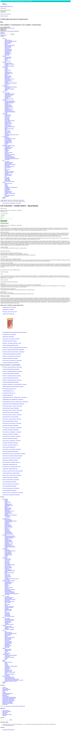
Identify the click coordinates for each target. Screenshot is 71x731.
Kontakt (4, 3)
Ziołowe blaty (7, 54)
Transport (4, 692)
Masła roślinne (7, 119)
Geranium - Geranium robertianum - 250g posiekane (11, 373)
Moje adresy (5, 713)
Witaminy (4, 197)
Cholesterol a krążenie (9, 147)
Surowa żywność (8, 524)
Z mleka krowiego (8, 531)
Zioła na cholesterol (8, 42)
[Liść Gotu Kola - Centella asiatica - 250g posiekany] (12, 360)
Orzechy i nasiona (8, 122)
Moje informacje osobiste (7, 714)
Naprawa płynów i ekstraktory (10, 164)
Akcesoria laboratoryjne (9, 162)
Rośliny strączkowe (8, 525)
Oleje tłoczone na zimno (9, 94)
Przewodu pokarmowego (9, 156)
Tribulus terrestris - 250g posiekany (8, 309)
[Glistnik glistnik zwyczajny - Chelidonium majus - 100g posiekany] (15, 397)
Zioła (3, 38)
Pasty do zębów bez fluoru (9, 166)
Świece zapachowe (8, 140)
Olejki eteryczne (8, 95)
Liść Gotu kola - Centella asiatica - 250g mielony (10, 442)
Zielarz (6, 44)
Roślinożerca (7, 523)
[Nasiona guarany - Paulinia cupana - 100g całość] (12, 457)
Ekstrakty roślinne (8, 57)
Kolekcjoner (7, 135)
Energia (6, 89)
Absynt (6, 170)
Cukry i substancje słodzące (10, 120)
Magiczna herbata (8, 76)
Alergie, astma (7, 87)
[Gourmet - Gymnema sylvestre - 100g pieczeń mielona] (13, 470)
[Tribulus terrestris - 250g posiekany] (9, 307)
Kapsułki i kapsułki (8, 626)
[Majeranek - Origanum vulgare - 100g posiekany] (12, 356)
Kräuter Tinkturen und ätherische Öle (9, 698)
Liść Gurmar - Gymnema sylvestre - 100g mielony (10, 477)
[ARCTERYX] (3, 35)
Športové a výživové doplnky (8, 703)
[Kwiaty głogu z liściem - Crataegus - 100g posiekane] (12, 405)
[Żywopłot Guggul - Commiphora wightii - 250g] (11, 466)
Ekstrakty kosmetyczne (9, 102)
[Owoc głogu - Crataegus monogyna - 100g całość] (12, 418)
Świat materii (7, 159)
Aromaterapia (5, 136)
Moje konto (2, 708)
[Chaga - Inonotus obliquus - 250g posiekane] (11, 483)
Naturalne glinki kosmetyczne (10, 101)
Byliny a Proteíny (6, 696)
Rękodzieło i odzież (8, 174)
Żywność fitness (8, 189)
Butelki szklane (7, 180)
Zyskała (6, 185)
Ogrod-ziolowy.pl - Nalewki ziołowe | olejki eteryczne (15, 706)
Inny (3, 160)
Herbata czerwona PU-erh (9, 78)
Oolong (6, 70)
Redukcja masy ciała (8, 183)
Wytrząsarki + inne (8, 192)
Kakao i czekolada (8, 125)
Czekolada (7, 522)
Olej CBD (6, 97)
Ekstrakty (6, 59)
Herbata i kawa (5, 499)
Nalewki (4, 56)
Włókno (6, 127)
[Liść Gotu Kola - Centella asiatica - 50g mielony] (11, 436)
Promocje (4, 687)
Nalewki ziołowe (8, 58)
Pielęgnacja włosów (8, 105)
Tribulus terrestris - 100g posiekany (8, 336)
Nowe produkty (5, 688)
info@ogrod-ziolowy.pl (9, 725)
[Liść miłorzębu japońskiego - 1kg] (9, 392)
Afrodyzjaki (7, 55)
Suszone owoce (7, 114)
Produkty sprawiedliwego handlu (10, 520)
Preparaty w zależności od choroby (9, 145)
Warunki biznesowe (6, 694)
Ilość (1, 218)
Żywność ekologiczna (6, 518)
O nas (4, 691)
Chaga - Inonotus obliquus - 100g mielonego (9, 490)
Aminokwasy (7, 188)
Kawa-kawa (7, 116)
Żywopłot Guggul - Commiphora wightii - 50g (10, 464)
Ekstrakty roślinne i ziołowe (10, 45)
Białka (6, 184)
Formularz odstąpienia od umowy (8, 729)
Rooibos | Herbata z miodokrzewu (11, 82)
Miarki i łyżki (7, 165)
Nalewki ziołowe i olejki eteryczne (9, 700)
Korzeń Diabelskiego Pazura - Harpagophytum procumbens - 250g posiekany (15, 332)
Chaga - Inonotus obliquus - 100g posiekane (9, 481)
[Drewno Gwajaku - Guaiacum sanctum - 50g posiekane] (13, 492)
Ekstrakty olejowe (8, 96)
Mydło (6, 112)
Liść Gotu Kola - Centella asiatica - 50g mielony (10, 438)
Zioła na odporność (8, 50)
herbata (6, 74)
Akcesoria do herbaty (8, 80)
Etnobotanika (7, 52)
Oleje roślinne (7, 92)
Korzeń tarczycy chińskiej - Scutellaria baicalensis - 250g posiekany (13, 349)
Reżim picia (7, 190)
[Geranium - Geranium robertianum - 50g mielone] (12, 375)
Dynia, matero (7, 179)
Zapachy (6, 143)
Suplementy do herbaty (9, 72)
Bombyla (6, 81)
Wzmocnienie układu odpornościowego (12, 158)
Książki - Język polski (6, 676)
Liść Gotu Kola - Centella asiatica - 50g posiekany (10, 425)
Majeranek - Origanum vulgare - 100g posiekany (10, 358)
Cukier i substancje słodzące (10, 126)
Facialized (6, 173)
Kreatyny (6, 186)
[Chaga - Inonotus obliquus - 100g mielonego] (11, 488)
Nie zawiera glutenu (8, 519)
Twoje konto (2, 33)
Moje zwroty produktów (7, 711)
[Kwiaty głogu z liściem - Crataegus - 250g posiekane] (12, 410)
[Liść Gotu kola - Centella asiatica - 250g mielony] (12, 440)
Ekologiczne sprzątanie (9, 108)
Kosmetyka (5, 99)
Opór (6, 652)
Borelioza (6, 149)
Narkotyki (6, 628)
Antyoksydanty (7, 130)
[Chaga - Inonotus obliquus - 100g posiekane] (11, 479)
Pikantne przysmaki (8, 532)
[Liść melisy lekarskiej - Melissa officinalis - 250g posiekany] (13, 351)
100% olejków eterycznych (9, 93)
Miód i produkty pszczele (9, 128)
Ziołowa (6, 500)
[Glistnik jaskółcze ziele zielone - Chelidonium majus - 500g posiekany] (15, 401)
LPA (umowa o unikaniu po (10, 157)
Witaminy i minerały (8, 123)
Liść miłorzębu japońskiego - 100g (8, 390)
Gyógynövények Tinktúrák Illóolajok (9, 697)
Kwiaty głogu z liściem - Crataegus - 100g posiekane (11, 408)
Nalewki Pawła (7, 653)
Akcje (4, 198)
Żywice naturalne (8, 139)
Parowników (7, 161)
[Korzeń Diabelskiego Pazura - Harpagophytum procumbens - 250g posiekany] (10, 330)
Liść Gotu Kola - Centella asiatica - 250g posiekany (11, 362)
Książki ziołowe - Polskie (9, 677)
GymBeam (7, 196)
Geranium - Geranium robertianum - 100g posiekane (11, 369)
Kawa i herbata (7, 79)
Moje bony (4, 715)
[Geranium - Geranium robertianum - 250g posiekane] (12, 371)
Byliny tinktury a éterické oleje (8, 701)
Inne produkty (7, 169)
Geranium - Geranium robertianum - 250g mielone (11, 382)
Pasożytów (7, 153)
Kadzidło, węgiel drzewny (9, 171)
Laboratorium (7, 178)
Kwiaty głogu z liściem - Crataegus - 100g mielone (10, 416)
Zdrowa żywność (8, 115)
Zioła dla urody (7, 43)
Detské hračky (5, 704)
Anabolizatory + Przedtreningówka (11, 187)
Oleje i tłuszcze (7, 528)
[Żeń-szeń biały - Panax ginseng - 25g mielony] (11, 338)
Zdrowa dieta (5, 113)
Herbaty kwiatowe (8, 75)
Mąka (6, 129)
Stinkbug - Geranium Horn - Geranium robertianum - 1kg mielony (13, 386)
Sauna (6, 144)
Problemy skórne (8, 148)
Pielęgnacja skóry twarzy (9, 110)
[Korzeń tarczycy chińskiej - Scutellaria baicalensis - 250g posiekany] (15, 347)
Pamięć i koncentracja (9, 152)
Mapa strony (5, 4)
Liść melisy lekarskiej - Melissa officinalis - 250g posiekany (12, 353)
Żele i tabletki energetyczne (9, 195)
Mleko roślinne (7, 530)
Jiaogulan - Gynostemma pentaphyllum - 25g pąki (10, 345)
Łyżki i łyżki (7, 177)
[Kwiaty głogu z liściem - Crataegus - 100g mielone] (12, 414)
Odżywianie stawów (8, 191)
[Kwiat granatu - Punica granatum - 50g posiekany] (12, 449)
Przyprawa (7, 133)
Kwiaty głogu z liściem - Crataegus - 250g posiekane (11, 412)
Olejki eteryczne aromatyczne (10, 138)
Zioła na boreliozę (8, 47)
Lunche (4, 660)
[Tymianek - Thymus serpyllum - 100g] (10, 311)
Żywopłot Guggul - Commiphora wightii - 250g (10, 468)
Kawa (6, 84)
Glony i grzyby (7, 131)
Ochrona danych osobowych (8, 693)
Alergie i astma (7, 146)
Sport (6, 90)
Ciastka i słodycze (8, 521)
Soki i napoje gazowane (9, 533)
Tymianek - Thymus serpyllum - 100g (8, 313)
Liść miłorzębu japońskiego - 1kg (8, 395)
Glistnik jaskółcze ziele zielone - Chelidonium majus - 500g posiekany (13, 403)
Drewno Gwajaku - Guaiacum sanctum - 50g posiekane (11, 494)
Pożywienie (7, 118)
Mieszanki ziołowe (8, 53)
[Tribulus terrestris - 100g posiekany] (9, 334)
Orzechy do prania (8, 175)
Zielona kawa (7, 77)
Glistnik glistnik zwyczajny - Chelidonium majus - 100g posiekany (13, 399)
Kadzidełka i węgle (8, 142)
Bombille (8, 516)
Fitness (4, 182)
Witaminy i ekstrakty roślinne (10, 193)
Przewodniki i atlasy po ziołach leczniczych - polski (14, 680)
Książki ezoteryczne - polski (10, 678)
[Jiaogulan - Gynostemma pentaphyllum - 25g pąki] (12, 343)
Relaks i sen (7, 150)
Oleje (4, 91)
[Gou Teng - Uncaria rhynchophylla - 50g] (10, 444)
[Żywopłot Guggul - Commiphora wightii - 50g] (11, 462)
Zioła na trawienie (8, 46)
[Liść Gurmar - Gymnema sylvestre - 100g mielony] (12, 475)
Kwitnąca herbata (8, 71)
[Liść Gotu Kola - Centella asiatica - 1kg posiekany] (12, 431)
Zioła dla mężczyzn (8, 40)
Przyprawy (7, 529)
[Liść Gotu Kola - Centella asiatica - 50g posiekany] (12, 423)
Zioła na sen (7, 48)
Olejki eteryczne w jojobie (9, 100)
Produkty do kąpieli (8, 163)
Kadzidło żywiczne (8, 141)
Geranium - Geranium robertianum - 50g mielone (10, 377)
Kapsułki (4, 625)
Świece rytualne (7, 167)
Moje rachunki (5, 712)
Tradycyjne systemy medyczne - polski (11, 679)
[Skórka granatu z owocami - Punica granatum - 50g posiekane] (14, 453)
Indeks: (1, 208)
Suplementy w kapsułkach (9, 88)
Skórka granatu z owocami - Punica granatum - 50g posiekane (12, 455)
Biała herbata (7, 73)
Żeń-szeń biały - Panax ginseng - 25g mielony (10, 340)
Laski (6, 194)
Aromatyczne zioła (8, 49)
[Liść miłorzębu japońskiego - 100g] (9, 388)
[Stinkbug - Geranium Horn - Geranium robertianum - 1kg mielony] (15, 384)
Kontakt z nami (5, 690)
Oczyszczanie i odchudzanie (10, 154)
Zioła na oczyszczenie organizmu (11, 41)
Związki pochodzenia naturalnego (11, 86)
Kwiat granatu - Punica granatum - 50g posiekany (10, 451)
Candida (6, 151)
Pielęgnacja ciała (8, 109)
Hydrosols (6, 103)
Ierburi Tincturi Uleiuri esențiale (8, 699)
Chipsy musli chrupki (8, 526)
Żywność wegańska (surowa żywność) (12, 134)
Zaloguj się (2, 32)
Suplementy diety (6, 85)
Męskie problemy (8, 155)
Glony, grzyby (7, 117)
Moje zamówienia (6, 710)
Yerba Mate (7, 83)
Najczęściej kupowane (7, 689)
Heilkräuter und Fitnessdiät (7, 702)
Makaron (6, 527)
